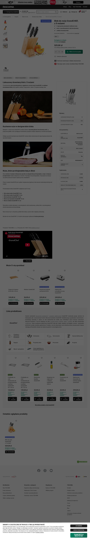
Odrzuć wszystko (78, 530)
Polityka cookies (40, 532)
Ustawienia (79, 526)
